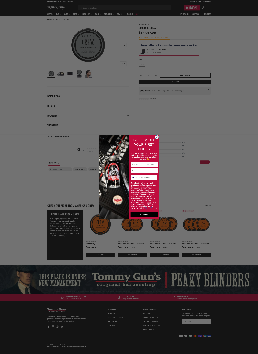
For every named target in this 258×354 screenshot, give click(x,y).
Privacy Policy (150, 208)
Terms (133, 210)
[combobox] (134, 177)
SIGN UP (144, 214)
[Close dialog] (156, 137)
